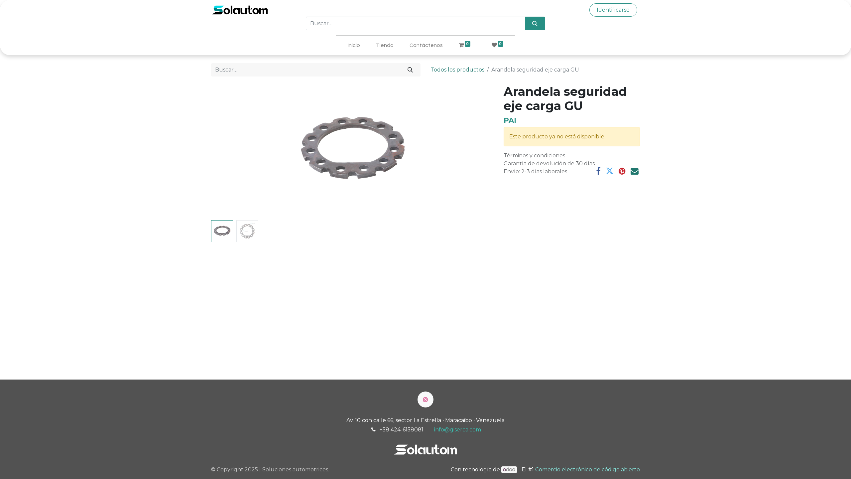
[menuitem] (354, 45)
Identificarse (613, 10)
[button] (232, 151)
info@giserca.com (457, 429)
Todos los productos (457, 70)
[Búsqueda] (535, 23)
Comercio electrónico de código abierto (587, 469)
